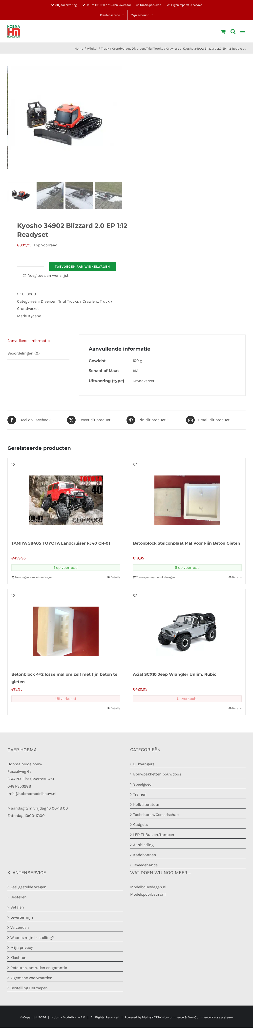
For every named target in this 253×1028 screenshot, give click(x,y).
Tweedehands (145, 865)
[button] (45, 275)
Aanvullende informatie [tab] (28, 340)
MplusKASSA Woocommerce (163, 1017)
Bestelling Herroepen (29, 988)
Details (115, 577)
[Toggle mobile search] (233, 31)
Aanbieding (143, 845)
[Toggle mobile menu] (243, 31)
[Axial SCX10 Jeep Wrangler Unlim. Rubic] (187, 627)
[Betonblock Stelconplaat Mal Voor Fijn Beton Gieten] (187, 496)
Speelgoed (142, 784)
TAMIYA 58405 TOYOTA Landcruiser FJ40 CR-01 (60, 543)
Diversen (49, 301)
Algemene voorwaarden (31, 977)
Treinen (140, 794)
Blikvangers (143, 764)
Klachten (18, 957)
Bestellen (18, 897)
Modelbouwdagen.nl (148, 887)
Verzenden (19, 927)
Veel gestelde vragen (28, 887)
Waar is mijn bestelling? (32, 937)
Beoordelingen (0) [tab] (23, 353)
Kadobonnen (144, 855)
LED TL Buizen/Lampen (153, 834)
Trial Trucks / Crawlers (78, 301)
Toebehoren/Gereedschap (156, 814)
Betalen (17, 907)
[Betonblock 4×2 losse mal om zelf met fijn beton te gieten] (66, 627)
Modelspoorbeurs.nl (148, 894)
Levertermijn (21, 917)
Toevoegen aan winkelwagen (82, 266)
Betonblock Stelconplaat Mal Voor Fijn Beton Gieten (186, 543)
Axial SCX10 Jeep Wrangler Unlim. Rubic (174, 674)
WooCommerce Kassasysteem (210, 1017)
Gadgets (140, 824)
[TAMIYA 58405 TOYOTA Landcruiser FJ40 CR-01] (66, 496)
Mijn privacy (21, 947)
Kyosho (34, 316)
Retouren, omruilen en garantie (38, 968)
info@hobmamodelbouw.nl (31, 793)
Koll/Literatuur (146, 804)
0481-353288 (19, 786)
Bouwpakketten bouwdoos (157, 774)
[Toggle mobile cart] (223, 31)
